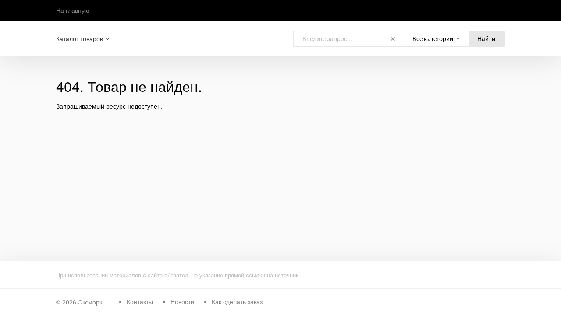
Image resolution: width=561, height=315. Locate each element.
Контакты (140, 301)
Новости (182, 301)
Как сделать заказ (237, 301)
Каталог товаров (79, 39)
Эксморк (90, 302)
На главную (72, 10)
